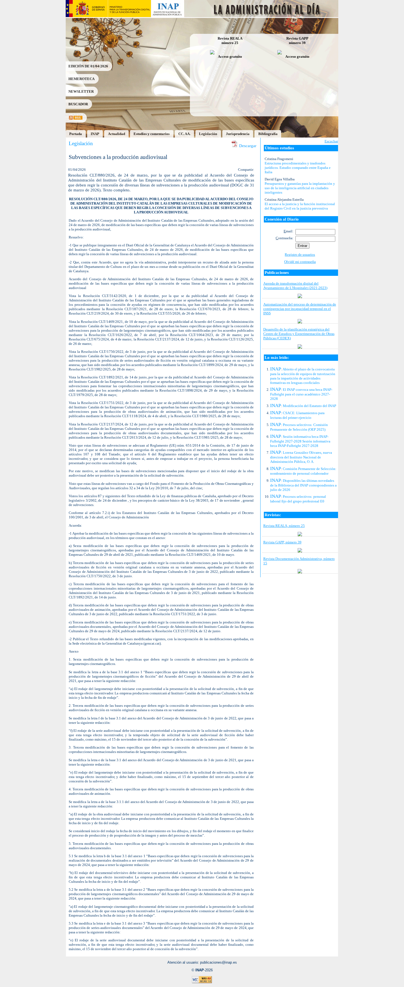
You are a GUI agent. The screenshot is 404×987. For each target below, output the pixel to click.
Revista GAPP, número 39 (282, 542)
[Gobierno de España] (87, 16)
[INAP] (168, 16)
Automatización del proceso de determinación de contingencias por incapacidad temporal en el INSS (299, 308)
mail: (289, 231)
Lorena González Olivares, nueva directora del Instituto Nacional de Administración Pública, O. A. (301, 457)
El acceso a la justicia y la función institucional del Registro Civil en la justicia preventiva (300, 206)
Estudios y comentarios (152, 134)
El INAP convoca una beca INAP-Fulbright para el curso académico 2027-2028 (301, 394)
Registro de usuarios (300, 254)
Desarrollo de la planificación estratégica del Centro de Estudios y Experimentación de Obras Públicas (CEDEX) (298, 333)
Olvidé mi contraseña (300, 262)
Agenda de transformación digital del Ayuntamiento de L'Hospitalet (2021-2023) (295, 285)
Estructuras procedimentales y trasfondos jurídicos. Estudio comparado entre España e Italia (298, 167)
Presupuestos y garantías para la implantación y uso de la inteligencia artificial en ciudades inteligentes (300, 188)
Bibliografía (268, 134)
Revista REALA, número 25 (284, 526)
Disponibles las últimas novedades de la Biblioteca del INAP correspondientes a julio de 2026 (303, 485)
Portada (75, 134)
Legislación (208, 134)
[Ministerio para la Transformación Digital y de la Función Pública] (129, 16)
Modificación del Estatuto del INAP (309, 406)
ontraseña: (285, 238)
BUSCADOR (78, 104)
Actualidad (116, 134)
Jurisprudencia (238, 134)
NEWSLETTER (81, 91)
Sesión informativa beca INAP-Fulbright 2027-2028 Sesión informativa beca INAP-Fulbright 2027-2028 (300, 441)
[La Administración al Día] (261, 16)
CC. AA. (184, 134)
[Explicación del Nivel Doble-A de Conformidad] (202, 982)
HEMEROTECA (81, 79)
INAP (95, 134)
